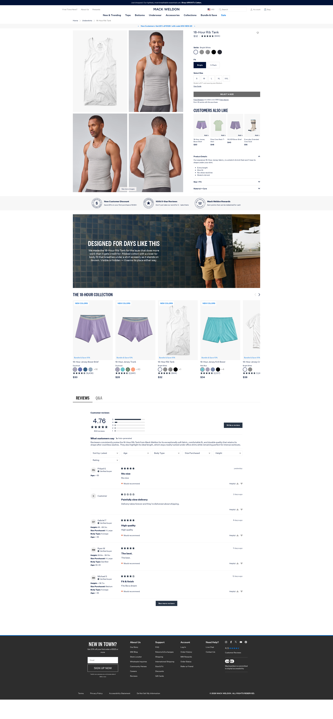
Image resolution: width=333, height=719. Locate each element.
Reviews (82, 398)
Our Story (134, 647)
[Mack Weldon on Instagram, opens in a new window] (226, 642)
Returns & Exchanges (164, 652)
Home (75, 20)
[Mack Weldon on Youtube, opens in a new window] (241, 642)
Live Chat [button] (210, 647)
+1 (180, 369)
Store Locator (136, 657)
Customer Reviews (233, 652)
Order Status (186, 661)
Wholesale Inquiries (138, 661)
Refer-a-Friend (187, 666)
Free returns (224, 100)
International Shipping (164, 661)
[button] (232, 9)
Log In (183, 647)
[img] (123, 438)
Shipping (159, 657)
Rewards (96, 9)
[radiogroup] (227, 52)
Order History (186, 652)
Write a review (233, 425)
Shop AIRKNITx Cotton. (191, 2)
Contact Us (210, 652)
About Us (85, 9)
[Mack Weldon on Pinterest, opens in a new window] (246, 642)
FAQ (157, 647)
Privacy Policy (96, 693)
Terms (81, 693)
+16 (96, 369)
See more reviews (166, 603)
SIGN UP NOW (103, 668)
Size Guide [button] (197, 86)
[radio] (200, 65)
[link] (210, 36)
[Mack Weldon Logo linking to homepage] (166, 9)
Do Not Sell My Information (148, 693)
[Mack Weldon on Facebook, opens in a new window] (231, 642)
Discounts (159, 671)
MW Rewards (186, 657)
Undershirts (87, 20)
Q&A (99, 398)
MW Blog (134, 652)
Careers (133, 671)
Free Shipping (199, 100)
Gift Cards (159, 676)
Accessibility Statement (119, 693)
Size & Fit (159, 666)
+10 (138, 369)
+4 (222, 369)
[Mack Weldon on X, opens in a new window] (236, 642)
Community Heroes (138, 666)
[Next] (259, 294)
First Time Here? (69, 9)
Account (256, 9)
